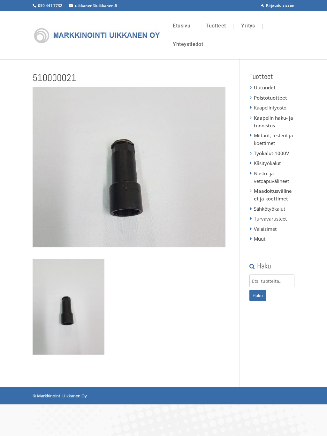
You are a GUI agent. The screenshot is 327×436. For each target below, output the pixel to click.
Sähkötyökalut (269, 209)
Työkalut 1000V (271, 153)
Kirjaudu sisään (279, 5)
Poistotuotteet (270, 97)
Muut (259, 239)
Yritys (248, 26)
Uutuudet (265, 87)
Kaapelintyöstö (270, 107)
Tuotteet (216, 26)
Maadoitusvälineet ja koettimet (273, 195)
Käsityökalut (267, 163)
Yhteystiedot (188, 44)
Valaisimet (265, 229)
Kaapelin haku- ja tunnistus (273, 122)
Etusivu (181, 26)
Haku (258, 295)
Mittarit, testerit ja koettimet (273, 139)
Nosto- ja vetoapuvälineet (271, 177)
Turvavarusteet (270, 218)
